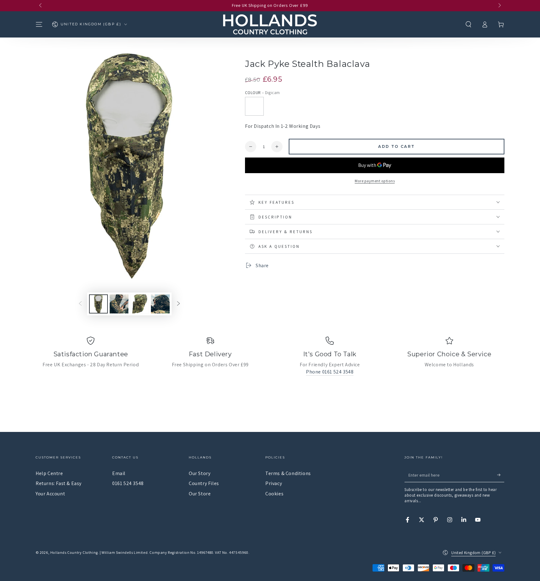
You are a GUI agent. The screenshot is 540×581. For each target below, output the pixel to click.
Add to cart (396, 146)
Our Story (199, 473)
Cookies (274, 493)
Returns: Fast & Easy (59, 483)
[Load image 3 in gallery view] (139, 303)
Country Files (204, 483)
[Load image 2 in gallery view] (119, 303)
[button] (468, 24)
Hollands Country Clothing (74, 552)
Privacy (273, 483)
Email (119, 473)
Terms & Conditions (288, 473)
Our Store (200, 493)
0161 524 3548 (128, 483)
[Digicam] (254, 106)
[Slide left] (41, 5)
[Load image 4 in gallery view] (160, 303)
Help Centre (49, 473)
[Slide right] (499, 5)
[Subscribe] (500, 475)
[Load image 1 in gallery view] (98, 303)
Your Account (50, 493)
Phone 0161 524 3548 (329, 371)
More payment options (375, 180)
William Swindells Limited (125, 552)
